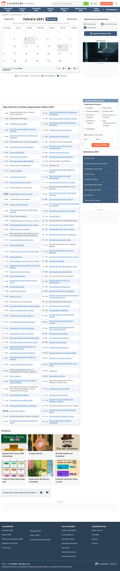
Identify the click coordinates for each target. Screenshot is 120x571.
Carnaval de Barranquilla (59, 338)
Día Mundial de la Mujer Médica (22, 353)
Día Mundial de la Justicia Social (61, 229)
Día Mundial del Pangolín (59, 136)
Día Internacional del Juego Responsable (59, 177)
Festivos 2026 (22, 9)
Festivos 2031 (89, 158)
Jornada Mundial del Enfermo (21, 364)
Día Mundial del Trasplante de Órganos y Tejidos (61, 400)
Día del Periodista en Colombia (22, 310)
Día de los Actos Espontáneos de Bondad (62, 171)
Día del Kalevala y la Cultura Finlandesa (60, 422)
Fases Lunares (91, 28)
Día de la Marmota (17, 152)
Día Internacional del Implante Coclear (61, 322)
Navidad (90, 108)
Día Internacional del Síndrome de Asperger (62, 194)
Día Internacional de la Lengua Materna (61, 251)
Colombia (29, 3)
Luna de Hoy (89, 174)
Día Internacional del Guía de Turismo (64, 257)
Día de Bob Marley (17, 245)
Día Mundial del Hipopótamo (60, 130)
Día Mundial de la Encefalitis (60, 272)
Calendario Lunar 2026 (93, 169)
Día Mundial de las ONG (58, 395)
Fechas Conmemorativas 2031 (96, 163)
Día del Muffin (54, 216)
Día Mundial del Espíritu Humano (62, 182)
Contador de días (91, 179)
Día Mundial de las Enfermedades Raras (62, 411)
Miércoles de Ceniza (57, 376)
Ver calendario (106, 4)
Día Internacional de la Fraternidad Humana (23, 211)
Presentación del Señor (19, 157)
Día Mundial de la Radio (19, 395)
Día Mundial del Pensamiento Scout (63, 266)
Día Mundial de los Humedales (22, 147)
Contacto (95, 539)
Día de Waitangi (16, 257)
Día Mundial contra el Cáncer (21, 194)
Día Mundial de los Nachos (59, 306)
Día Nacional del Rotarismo (59, 287)
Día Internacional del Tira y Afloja (62, 211)
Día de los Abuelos (90, 116)
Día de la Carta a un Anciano (60, 358)
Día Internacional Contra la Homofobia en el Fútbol (64, 205)
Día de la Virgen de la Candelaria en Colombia (24, 136)
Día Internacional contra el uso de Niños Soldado (23, 381)
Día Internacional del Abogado (22, 161)
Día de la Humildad (56, 261)
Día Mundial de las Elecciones (21, 240)
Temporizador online (92, 200)
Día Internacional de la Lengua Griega (24, 306)
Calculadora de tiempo (93, 184)
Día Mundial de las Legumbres (22, 333)
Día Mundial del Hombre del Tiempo (24, 225)
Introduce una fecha (95, 135)
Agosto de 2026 (64, 9)
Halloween (91, 129)
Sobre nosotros (97, 530)
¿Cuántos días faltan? (94, 100)
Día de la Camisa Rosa (57, 342)
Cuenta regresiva (67, 535)
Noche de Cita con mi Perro (20, 182)
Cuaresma (53, 371)
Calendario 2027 (36, 9)
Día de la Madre (93, 111)
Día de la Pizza (15, 296)
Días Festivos (91, 24)
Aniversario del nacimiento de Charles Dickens (25, 266)
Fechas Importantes (110, 24)
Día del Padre (108, 111)
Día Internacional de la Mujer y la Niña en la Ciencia (23, 347)
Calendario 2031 (16, 14)
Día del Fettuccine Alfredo (20, 272)
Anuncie (94, 543)
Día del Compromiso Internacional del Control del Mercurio (64, 296)
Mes (98, 139)
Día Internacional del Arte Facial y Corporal (23, 130)
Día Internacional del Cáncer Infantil (63, 118)
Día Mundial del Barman (58, 310)
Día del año (88, 195)
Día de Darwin (15, 376)
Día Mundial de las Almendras (61, 157)
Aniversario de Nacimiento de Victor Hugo (63, 364)
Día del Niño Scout (17, 287)
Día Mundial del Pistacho (59, 347)
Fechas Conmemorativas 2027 (40, 540)
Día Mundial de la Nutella (20, 229)
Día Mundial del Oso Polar (59, 389)
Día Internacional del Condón (21, 400)
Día (85, 139)
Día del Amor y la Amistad (109, 116)
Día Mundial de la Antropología (61, 225)
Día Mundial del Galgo (18, 124)
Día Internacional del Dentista (21, 315)
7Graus (14, 564)
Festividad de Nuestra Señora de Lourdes (22, 358)
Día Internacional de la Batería (61, 199)
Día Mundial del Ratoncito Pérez (61, 416)
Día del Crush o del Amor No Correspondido (60, 147)
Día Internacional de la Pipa (60, 240)
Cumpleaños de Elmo (18, 177)
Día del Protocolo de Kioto (59, 152)
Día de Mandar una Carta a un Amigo (24, 261)
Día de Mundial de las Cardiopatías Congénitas (63, 113)
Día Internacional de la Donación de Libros (24, 422)
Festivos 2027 (50, 9)
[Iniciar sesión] (116, 4)
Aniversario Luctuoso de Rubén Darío (24, 251)
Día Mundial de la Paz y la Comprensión (59, 281)
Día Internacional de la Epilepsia (22, 322)
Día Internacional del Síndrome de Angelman (62, 124)
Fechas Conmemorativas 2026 (12, 539)
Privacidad (95, 535)
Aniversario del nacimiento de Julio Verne (23, 281)
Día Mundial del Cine (18, 291)
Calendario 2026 (8, 9)
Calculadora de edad (92, 190)
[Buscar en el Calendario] (86, 4)
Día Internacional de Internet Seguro (24, 342)
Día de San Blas (16, 171)
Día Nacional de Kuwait (58, 333)
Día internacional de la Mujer (109, 123)
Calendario (5, 14)
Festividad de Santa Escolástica (22, 328)
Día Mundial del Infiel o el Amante (23, 406)
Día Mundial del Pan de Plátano (61, 291)
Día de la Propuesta (17, 276)
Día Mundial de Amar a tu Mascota (62, 234)
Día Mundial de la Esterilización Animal (61, 316)
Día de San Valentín (17, 411)
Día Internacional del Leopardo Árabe (24, 338)
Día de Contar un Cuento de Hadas (62, 353)
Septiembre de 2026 (80, 9)
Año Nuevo (107, 108)
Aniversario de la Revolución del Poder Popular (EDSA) (61, 328)
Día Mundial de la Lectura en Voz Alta (24, 220)
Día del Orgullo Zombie (19, 204)
